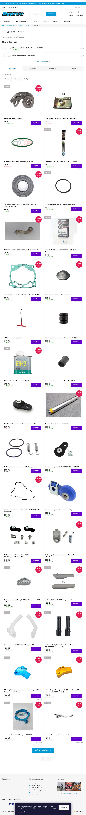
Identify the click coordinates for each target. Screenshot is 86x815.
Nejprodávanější (53, 68)
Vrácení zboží (34, 795)
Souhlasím (64, 807)
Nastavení (21, 812)
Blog (32, 792)
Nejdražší (33, 68)
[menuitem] (8, 21)
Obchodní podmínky (36, 787)
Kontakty (4, 7)
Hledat (51, 14)
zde (54, 808)
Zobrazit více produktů (42, 61)
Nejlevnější (12, 68)
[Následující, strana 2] (43, 759)
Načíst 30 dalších (42, 750)
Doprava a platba (13, 7)
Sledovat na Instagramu (70, 793)
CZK (79, 7)
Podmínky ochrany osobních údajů (40, 790)
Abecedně (73, 68)
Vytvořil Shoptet (80, 811)
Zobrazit (76, 123)
